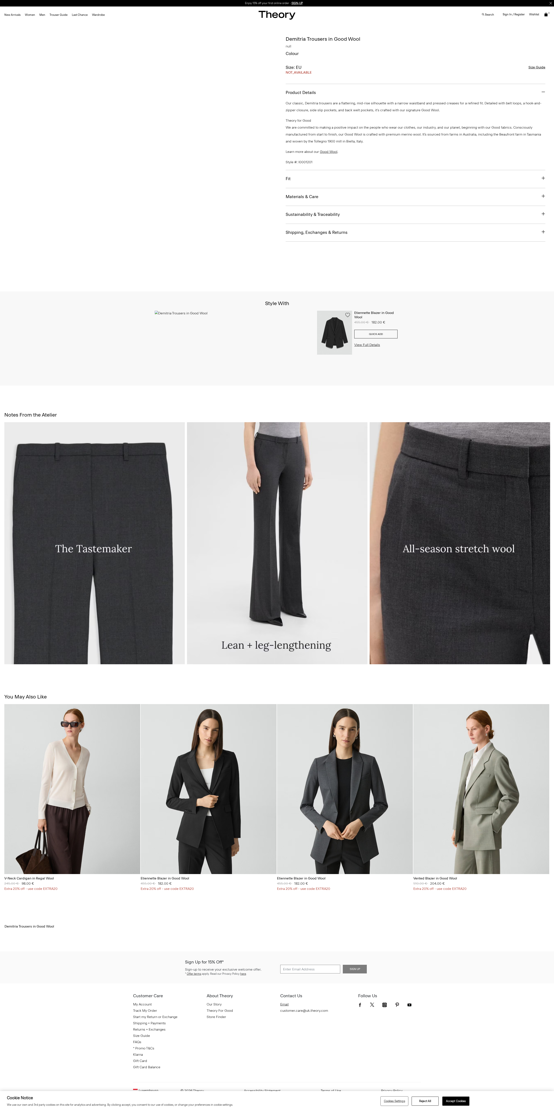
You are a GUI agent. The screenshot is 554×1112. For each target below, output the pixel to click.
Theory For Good (220, 1011)
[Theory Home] (277, 15)
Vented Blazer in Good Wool (435, 878)
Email (284, 1004)
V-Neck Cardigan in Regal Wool (29, 878)
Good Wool (328, 152)
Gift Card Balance (146, 1067)
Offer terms (194, 973)
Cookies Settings (394, 1101)
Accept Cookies (456, 1101)
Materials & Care (302, 196)
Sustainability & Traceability (313, 214)
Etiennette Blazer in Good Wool (165, 878)
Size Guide (536, 67)
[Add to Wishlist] (347, 315)
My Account (142, 1004)
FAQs (137, 1042)
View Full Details (367, 345)
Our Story (214, 1004)
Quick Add (376, 334)
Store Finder (216, 1017)
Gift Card (140, 1061)
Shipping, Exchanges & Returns (317, 232)
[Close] (550, 3)
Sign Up (355, 969)
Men (42, 14)
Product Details (301, 92)
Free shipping (257, 3)
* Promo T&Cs (143, 1048)
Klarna (138, 1054)
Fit (288, 178)
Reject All (425, 1101)
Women (30, 14)
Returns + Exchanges (149, 1029)
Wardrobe (98, 14)
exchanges (275, 3)
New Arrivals (12, 14)
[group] (72, 789)
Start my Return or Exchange (155, 1017)
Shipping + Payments (149, 1023)
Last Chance (80, 14)
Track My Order (145, 1011)
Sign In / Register (514, 14)
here (243, 973)
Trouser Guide (59, 14)
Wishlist (534, 14)
